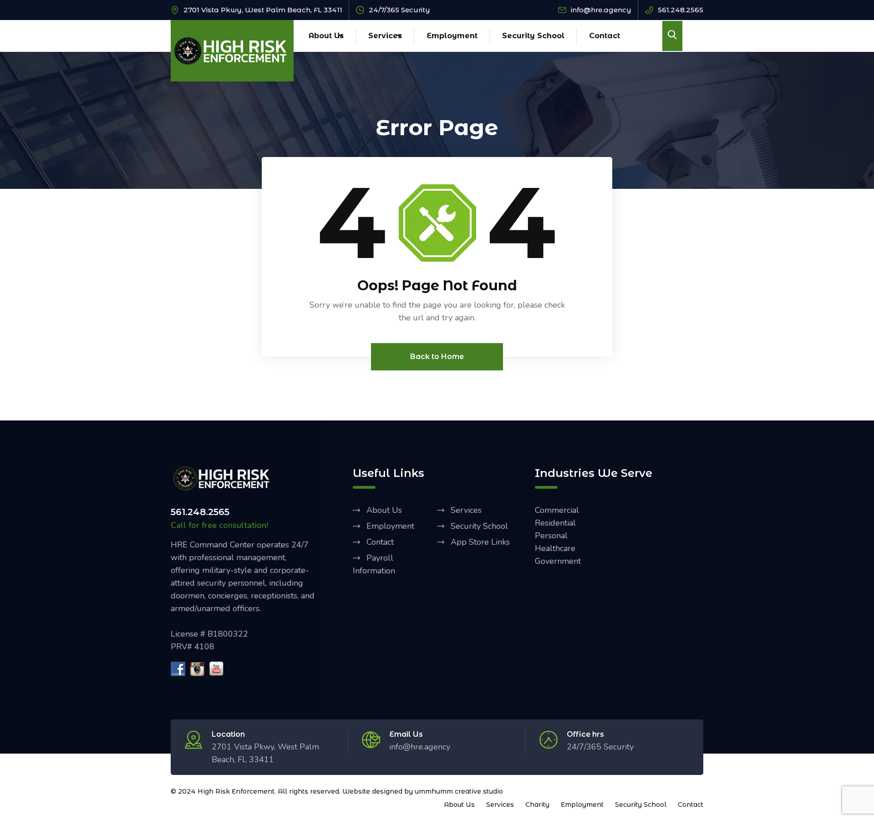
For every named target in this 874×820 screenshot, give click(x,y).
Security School (533, 35)
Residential (555, 522)
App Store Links (480, 542)
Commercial (557, 510)
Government (558, 561)
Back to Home (437, 356)
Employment (452, 35)
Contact (604, 35)
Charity (537, 804)
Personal (551, 535)
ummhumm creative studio (459, 791)
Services (385, 35)
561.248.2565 (680, 9)
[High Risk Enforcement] (232, 50)
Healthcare (555, 548)
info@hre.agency (601, 9)
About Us (326, 35)
